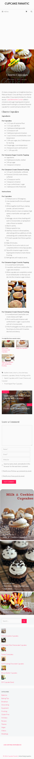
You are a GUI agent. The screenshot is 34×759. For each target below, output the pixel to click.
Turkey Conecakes (7, 654)
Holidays (4, 718)
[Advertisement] (17, 32)
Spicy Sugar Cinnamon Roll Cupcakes (6, 350)
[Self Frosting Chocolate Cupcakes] (3, 660)
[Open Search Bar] (31, 11)
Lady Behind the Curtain (15, 99)
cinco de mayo (23, 373)
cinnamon (5, 375)
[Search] (24, 621)
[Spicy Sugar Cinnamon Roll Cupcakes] (8, 343)
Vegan (3, 727)
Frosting (4, 711)
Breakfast (4, 702)
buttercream (8, 373)
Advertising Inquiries (25, 756)
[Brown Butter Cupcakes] (3, 669)
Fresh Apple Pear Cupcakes (13, 384)
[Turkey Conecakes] (17, 614)
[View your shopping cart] (26, 11)
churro (15, 373)
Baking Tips (5, 698)
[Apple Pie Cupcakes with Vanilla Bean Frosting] (8, 357)
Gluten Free (5, 714)
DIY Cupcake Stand (7, 682)
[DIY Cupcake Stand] (3, 678)
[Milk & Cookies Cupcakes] (17, 539)
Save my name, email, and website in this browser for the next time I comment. (17, 465)
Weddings (4, 734)
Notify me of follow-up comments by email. (17, 471)
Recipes (24, 79)
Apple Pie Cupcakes (21, 348)
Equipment (5, 708)
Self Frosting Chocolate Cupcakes (12, 664)
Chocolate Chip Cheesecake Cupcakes (14, 645)
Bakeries (4, 695)
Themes (4, 724)
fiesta (17, 375)
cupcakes (12, 375)
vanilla (28, 375)
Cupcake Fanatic (17, 3)
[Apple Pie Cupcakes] (22, 343)
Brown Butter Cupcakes (9, 673)
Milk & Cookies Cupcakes (9, 636)
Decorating (5, 705)
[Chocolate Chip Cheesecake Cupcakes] (17, 590)
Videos (3, 731)
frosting (22, 375)
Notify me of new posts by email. (14, 476)
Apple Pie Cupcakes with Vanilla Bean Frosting (7, 364)
